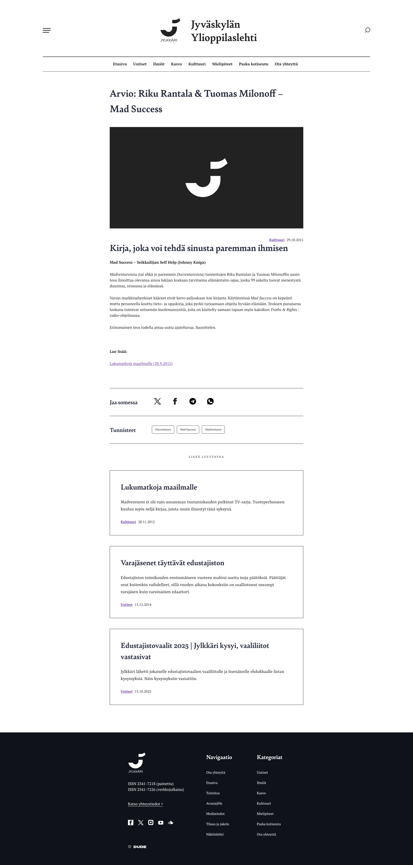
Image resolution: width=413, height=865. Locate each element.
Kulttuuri (197, 64)
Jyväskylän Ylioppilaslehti (224, 30)
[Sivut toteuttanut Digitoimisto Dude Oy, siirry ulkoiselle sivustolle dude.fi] (137, 847)
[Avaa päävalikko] (47, 30)
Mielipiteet (222, 64)
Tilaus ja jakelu (217, 824)
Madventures (213, 429)
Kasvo (176, 64)
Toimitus (213, 793)
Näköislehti (214, 834)
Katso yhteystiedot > (145, 804)
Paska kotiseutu (253, 64)
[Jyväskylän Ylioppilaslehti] (137, 771)
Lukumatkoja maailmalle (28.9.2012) (141, 363)
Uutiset (140, 64)
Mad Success (188, 429)
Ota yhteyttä (286, 64)
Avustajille (214, 803)
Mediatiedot (215, 813)
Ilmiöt (159, 64)
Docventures (163, 429)
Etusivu (120, 64)
